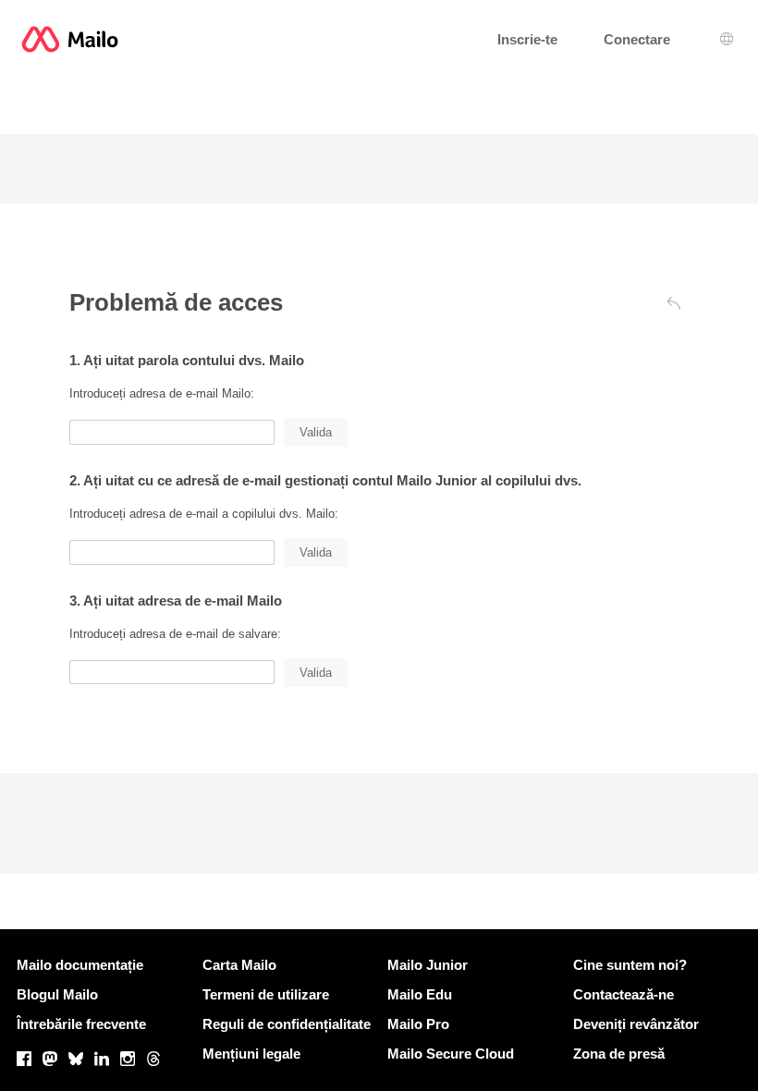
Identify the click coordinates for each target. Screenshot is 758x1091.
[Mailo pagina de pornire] (70, 39)
